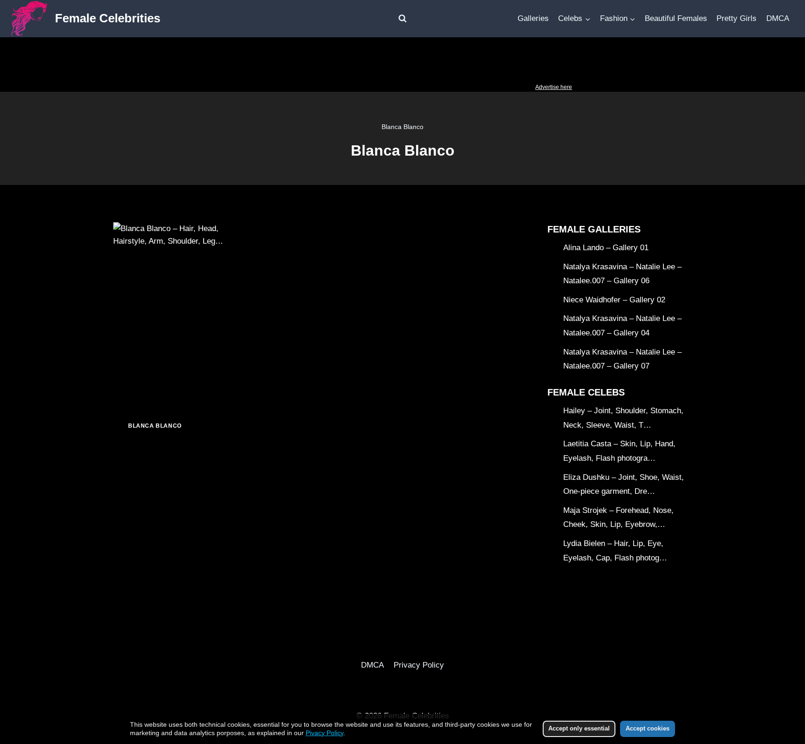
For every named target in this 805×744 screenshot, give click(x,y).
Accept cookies (647, 728)
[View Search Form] (402, 18)
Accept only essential (579, 728)
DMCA (777, 18)
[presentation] (174, 314)
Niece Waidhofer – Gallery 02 (614, 299)
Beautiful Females (676, 18)
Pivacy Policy (324, 733)
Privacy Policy (419, 665)
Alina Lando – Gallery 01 (605, 247)
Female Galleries (594, 229)
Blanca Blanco (155, 426)
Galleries (533, 18)
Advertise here (553, 87)
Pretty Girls (736, 18)
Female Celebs (586, 392)
